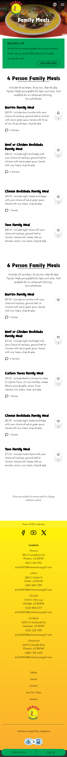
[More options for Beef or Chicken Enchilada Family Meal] (58, 150)
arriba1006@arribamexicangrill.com (33, 634)
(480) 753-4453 (33, 652)
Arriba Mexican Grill (33, 713)
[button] (33, 122)
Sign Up (51, 752)
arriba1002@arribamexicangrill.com (33, 612)
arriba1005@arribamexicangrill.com (33, 589)
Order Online (18, 752)
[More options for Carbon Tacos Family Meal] (58, 379)
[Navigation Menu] (62, 4)
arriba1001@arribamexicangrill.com (33, 567)
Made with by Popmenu (23, 524)
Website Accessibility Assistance (33, 731)
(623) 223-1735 (33, 630)
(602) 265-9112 (33, 562)
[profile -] (55, 4)
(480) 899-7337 (33, 585)
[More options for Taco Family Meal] (58, 230)
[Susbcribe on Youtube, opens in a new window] (33, 534)
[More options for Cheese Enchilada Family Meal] (58, 197)
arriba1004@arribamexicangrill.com (33, 657)
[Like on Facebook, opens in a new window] (23, 534)
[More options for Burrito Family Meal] (58, 113)
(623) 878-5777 (33, 608)
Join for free (48, 63)
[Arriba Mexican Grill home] (16, 8)
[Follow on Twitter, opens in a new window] (44, 534)
